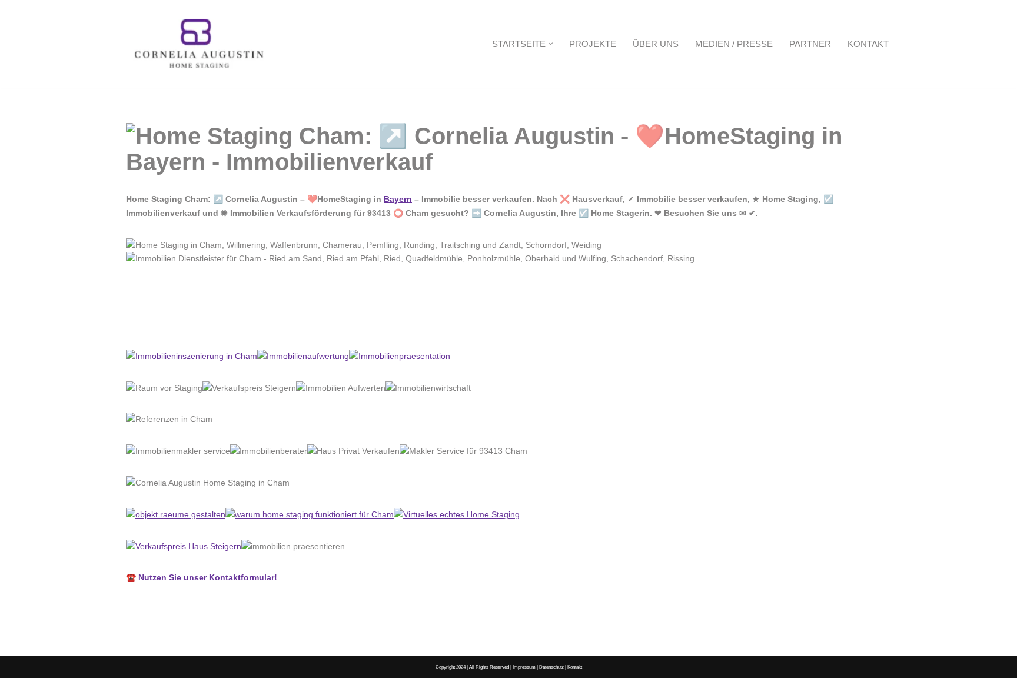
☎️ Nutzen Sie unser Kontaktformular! (201, 577)
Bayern (398, 199)
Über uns (656, 44)
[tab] (174, 323)
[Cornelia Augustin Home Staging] (199, 44)
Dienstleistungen (273, 323)
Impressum (524, 667)
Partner (810, 44)
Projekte (592, 44)
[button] (551, 44)
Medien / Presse (734, 44)
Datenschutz (551, 667)
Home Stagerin (174, 323)
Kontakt (868, 44)
